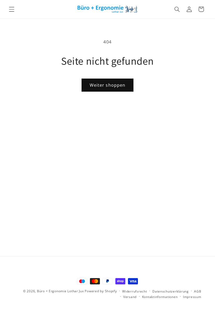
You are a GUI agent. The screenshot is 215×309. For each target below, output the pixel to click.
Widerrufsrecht (134, 291)
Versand (130, 297)
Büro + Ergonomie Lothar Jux (60, 291)
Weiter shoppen (107, 85)
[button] (12, 9)
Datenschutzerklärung (170, 291)
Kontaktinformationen (160, 297)
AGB (197, 291)
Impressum (192, 297)
